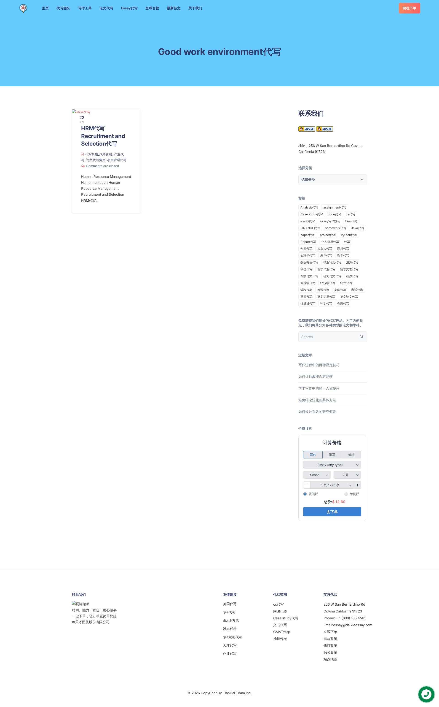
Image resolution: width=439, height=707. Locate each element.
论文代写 (106, 8)
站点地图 (330, 659)
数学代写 (343, 255)
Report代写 (308, 242)
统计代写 (346, 283)
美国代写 (340, 290)
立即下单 (330, 632)
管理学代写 (307, 283)
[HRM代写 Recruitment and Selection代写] (81, 112)
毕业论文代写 (332, 262)
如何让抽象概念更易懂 (315, 376)
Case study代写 (311, 214)
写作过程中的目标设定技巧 (319, 365)
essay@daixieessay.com (352, 625)
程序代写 (352, 276)
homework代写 (335, 228)
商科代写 (343, 248)
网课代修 (323, 290)
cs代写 (350, 214)
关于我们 (195, 8)
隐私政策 (330, 652)
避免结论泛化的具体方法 (317, 400)
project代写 (328, 235)
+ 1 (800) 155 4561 (351, 618)
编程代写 (306, 290)
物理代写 (306, 269)
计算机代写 (307, 303)
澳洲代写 (352, 262)
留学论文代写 (309, 276)
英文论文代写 (349, 296)
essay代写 (307, 221)
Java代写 (357, 228)
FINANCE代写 (310, 228)
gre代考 (229, 612)
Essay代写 (129, 8)
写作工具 (85, 8)
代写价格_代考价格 (98, 154)
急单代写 (326, 255)
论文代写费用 (95, 160)
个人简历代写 (330, 242)
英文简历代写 (326, 296)
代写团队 (63, 8)
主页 (45, 8)
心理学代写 (307, 255)
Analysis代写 (309, 207)
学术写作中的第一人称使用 (319, 388)
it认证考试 (231, 620)
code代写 (334, 214)
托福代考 (280, 639)
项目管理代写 (116, 160)
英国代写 (306, 296)
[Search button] (361, 336)
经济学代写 (327, 283)
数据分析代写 (309, 262)
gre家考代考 (232, 637)
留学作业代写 (326, 269)
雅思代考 (230, 628)
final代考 (351, 221)
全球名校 (152, 8)
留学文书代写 (349, 269)
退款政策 (330, 639)
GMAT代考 (281, 632)
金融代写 (343, 303)
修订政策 (330, 645)
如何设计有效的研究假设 (317, 411)
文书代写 (280, 625)
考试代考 (357, 290)
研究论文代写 (332, 276)
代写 (347, 242)
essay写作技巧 (330, 221)
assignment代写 (334, 207)
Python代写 (349, 235)
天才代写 (230, 645)
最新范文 (174, 8)
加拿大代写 (324, 248)
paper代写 (307, 235)
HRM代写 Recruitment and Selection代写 (103, 136)
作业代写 (306, 248)
